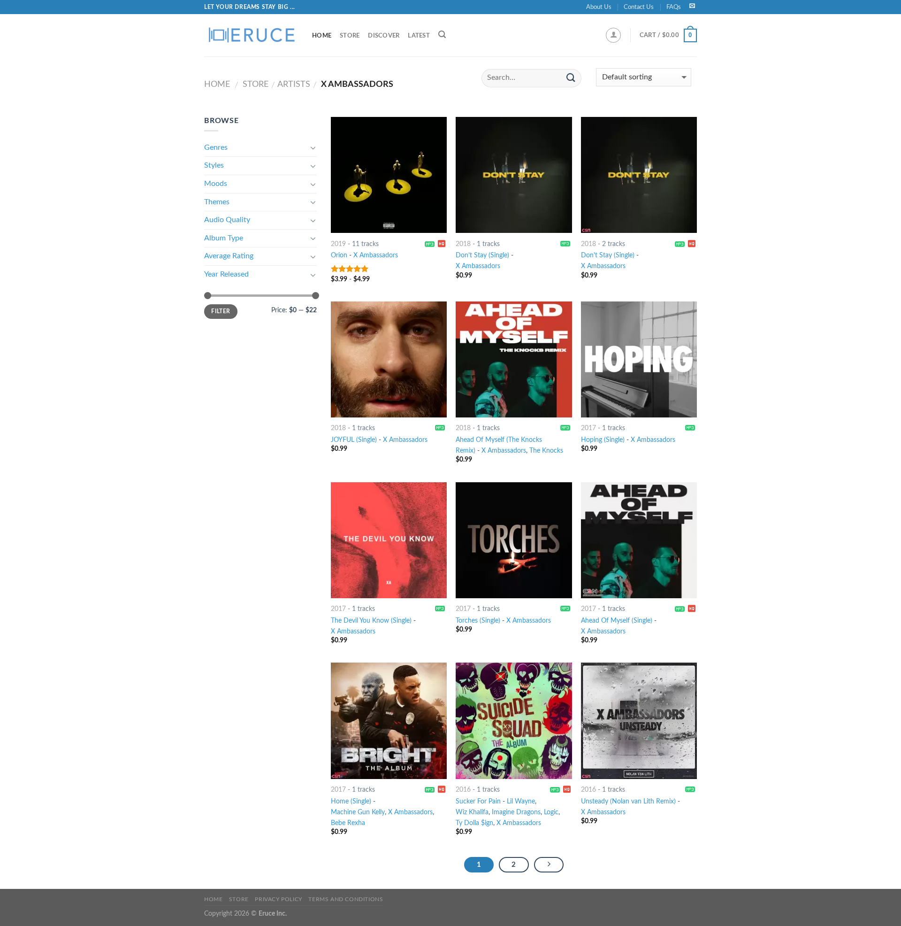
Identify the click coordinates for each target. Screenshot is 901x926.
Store (349, 36)
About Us (598, 7)
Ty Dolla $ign (474, 822)
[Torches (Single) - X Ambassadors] (514, 540)
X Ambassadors (375, 255)
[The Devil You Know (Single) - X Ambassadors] (389, 540)
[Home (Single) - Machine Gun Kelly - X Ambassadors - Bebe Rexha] (389, 721)
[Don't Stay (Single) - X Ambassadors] (639, 175)
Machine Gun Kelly (358, 812)
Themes (216, 202)
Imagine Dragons (516, 812)
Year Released (226, 274)
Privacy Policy (278, 899)
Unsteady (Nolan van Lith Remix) (628, 801)
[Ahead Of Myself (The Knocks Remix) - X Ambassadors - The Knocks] (514, 359)
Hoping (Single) (603, 439)
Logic (551, 812)
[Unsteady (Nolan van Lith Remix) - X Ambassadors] (639, 721)
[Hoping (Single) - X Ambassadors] (639, 359)
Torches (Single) (478, 620)
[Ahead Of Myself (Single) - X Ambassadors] (639, 540)
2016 (463, 789)
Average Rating (228, 256)
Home (321, 36)
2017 (588, 428)
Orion (339, 255)
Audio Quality (227, 220)
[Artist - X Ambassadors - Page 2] (549, 865)
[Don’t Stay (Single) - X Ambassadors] (514, 175)
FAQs (673, 7)
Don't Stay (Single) (607, 255)
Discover (383, 36)
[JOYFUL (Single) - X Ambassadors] (389, 359)
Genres (216, 147)
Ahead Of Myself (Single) (616, 620)
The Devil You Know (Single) (371, 620)
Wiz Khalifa (472, 812)
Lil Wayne (521, 801)
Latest (419, 36)
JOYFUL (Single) (354, 439)
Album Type (223, 238)
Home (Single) (351, 801)
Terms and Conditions (345, 899)
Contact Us (639, 7)
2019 (338, 243)
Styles (214, 165)
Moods (215, 183)
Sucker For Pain (478, 801)
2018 (463, 243)
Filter (220, 311)
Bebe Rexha (348, 822)
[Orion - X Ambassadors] (389, 175)
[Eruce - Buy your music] (251, 35)
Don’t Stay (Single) (482, 255)
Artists (293, 84)
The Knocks (546, 450)
